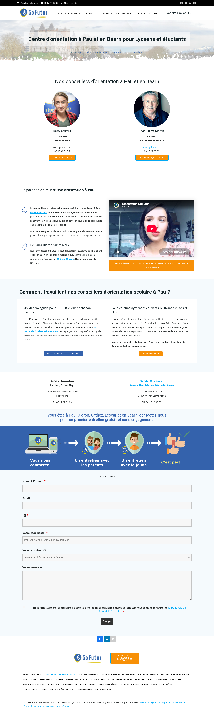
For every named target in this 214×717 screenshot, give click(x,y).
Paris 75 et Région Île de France (35, 689)
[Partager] (100, 639)
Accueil (74, 52)
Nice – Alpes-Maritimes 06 (181, 674)
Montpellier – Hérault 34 (122, 679)
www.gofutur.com (152, 147)
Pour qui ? (92, 13)
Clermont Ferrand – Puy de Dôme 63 (103, 684)
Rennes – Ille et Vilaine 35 (144, 679)
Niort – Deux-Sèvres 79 (59, 689)
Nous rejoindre (124, 13)
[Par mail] (113, 639)
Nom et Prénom (34, 481)
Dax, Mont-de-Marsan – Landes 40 (169, 679)
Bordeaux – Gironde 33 (100, 679)
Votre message (32, 567)
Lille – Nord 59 (81, 684)
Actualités (144, 13)
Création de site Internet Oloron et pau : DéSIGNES (46, 706)
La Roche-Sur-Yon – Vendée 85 (81, 689)
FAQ (155, 13)
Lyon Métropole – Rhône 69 (162, 684)
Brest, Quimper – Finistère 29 (51, 679)
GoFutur (108, 13)
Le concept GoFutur (69, 13)
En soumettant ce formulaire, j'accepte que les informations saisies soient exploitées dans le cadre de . (109, 609)
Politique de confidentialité (172, 702)
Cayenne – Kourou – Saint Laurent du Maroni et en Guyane (145, 674)
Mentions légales (148, 702)
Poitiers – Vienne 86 (103, 689)
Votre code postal (35, 533)
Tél (25, 515)
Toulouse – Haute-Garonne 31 (77, 679)
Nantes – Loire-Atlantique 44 (34, 684)
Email (27, 498)
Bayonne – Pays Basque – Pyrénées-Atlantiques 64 (99, 674)
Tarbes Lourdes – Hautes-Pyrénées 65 (134, 684)
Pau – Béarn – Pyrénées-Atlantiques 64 (61, 674)
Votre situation (34, 550)
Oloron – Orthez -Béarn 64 (33, 674)
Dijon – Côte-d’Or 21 (30, 679)
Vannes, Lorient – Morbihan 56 (60, 684)
